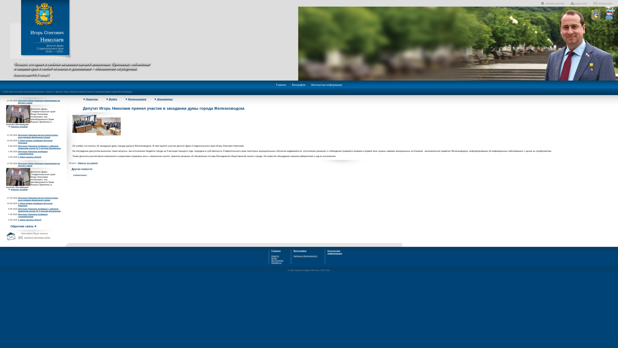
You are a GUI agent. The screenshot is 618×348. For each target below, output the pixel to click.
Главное (281, 85)
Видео (112, 99)
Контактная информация (326, 85)
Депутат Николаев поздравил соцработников (33, 152)
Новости (50, 92)
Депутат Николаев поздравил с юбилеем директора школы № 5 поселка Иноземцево (39, 147)
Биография (298, 85)
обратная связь (605, 3)
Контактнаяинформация (335, 252)
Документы (164, 99)
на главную (92, 163)
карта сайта (581, 3)
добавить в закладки (555, 3)
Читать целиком (19, 127)
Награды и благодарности (305, 256)
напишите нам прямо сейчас (37, 238)
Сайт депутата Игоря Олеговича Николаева (24, 92)
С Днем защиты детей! (29, 157)
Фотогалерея (136, 99)
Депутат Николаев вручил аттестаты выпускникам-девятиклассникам (38, 136)
